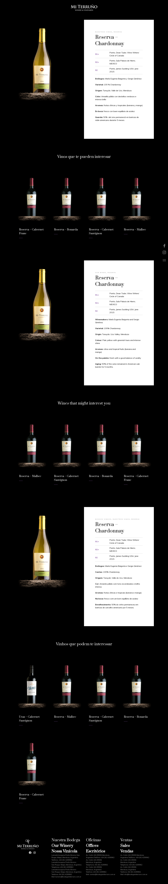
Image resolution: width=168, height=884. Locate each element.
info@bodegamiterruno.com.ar (135, 874)
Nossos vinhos (103, 519)
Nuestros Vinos (103, 32)
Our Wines (100, 272)
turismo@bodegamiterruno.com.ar (68, 877)
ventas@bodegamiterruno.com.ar (102, 874)
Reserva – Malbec (135, 229)
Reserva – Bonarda (66, 229)
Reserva (118, 32)
